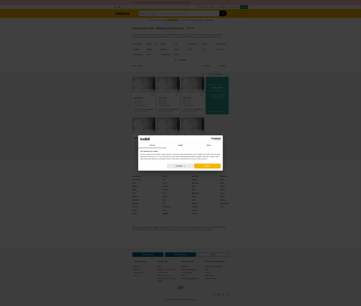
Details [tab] (180, 145)
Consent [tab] (152, 145)
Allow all (207, 166)
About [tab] (209, 145)
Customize (179, 166)
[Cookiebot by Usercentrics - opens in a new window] (212, 139)
